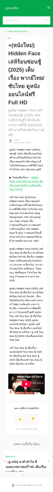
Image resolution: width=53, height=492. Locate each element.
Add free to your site (28, 485)
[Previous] (4, 461)
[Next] (49, 461)
